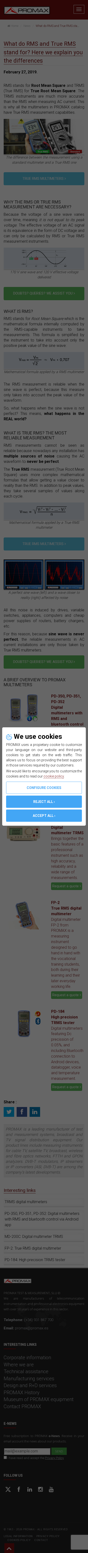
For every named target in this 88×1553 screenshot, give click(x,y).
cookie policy (54, 776)
